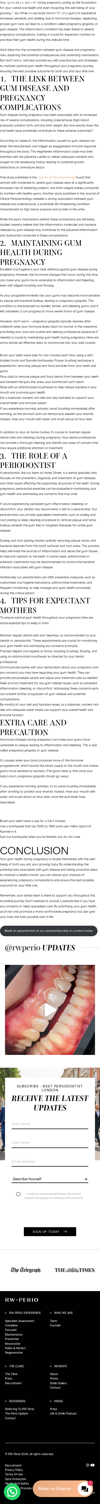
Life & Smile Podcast (63, 1413)
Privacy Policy (14, 1469)
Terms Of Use (14, 1474)
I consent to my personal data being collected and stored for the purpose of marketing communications (53, 1195)
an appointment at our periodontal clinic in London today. (49, 931)
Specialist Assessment (19, 1321)
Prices (54, 1378)
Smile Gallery (58, 1383)
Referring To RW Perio (19, 1409)
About (54, 1374)
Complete (11, 1325)
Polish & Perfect (15, 1348)
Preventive (12, 1339)
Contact (55, 1387)
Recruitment (13, 1383)
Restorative (12, 1343)
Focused (10, 1329)
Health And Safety (17, 1483)
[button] (12, 1491)
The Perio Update (16, 1413)
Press (8, 1378)
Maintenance (13, 1334)
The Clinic (11, 1374)
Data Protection (15, 1479)
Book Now (33, 12)
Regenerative (14, 1352)
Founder (55, 1325)
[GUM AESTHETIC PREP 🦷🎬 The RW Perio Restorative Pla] (50, 1010)
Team (53, 1321)
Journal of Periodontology (56, 177)
